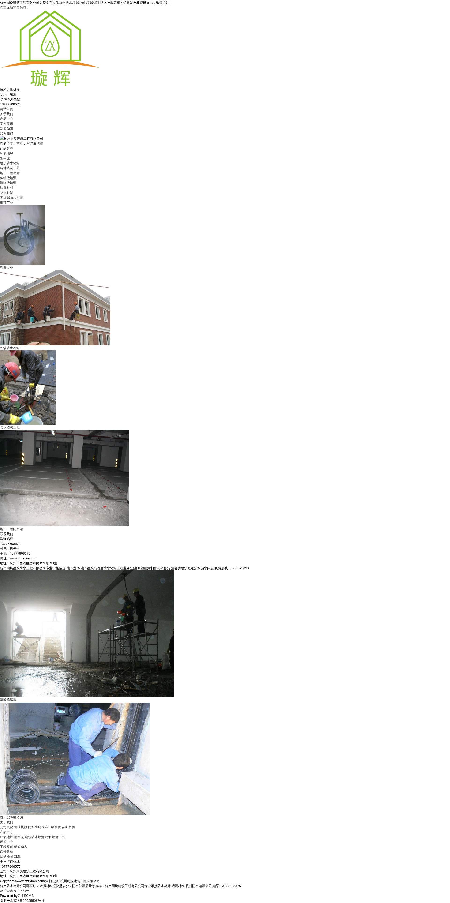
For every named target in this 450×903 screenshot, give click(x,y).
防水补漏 (6, 192)
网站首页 (6, 108)
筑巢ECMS (26, 895)
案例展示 (6, 123)
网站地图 (6, 856)
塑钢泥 (5, 158)
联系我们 (6, 133)
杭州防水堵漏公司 (72, 2)
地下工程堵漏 (10, 172)
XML (17, 856)
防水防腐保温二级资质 (44, 826)
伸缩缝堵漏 (8, 177)
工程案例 (6, 846)
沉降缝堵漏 (35, 143)
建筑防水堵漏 (10, 163)
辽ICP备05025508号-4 (27, 900)
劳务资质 (68, 826)
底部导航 (6, 851)
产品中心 (6, 118)
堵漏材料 (6, 187)
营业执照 (20, 826)
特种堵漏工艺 (10, 167)
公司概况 (6, 826)
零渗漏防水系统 (11, 197)
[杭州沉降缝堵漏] (75, 757)
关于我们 (6, 113)
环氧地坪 (6, 153)
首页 (19, 143)
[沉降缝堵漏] (87, 633)
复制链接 (51, 880)
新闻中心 (6, 841)
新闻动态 (6, 128)
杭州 (26, 890)
